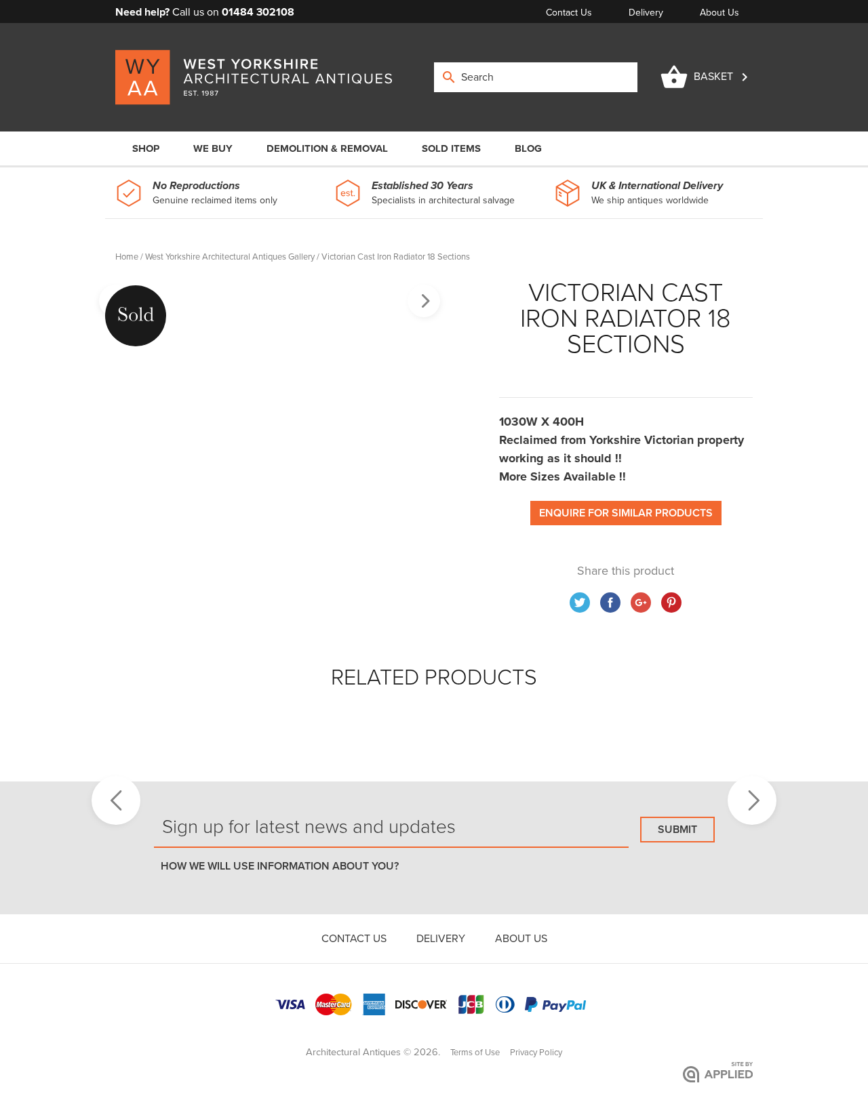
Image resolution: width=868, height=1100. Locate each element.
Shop (145, 148)
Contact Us (570, 12)
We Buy (213, 148)
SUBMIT (677, 829)
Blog (528, 148)
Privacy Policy (536, 1052)
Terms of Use (475, 1052)
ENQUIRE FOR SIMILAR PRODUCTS (626, 513)
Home (126, 256)
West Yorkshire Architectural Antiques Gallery (230, 256)
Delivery (647, 12)
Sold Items (451, 148)
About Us (719, 12)
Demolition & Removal (327, 148)
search (449, 77)
